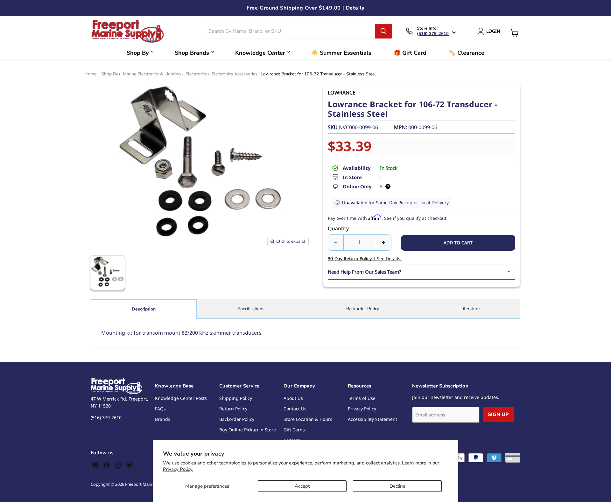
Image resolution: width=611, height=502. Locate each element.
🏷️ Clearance (466, 53)
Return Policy (233, 409)
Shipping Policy (235, 398)
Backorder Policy (362, 309)
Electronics (196, 74)
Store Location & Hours (308, 419)
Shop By (138, 53)
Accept (302, 486)
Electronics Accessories (234, 74)
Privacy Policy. (178, 469)
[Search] (383, 31)
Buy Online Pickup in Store (247, 430)
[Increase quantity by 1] (384, 242)
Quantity (338, 228)
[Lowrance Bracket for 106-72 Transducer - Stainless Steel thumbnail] (107, 272)
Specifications (250, 309)
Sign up (498, 414)
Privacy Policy (362, 409)
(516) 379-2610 (433, 34)
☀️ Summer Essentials (341, 53)
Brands (162, 419)
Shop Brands (192, 53)
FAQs (160, 409)
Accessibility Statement (372, 419)
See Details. (365, 258)
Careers (292, 440)
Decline (397, 486)
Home (90, 74)
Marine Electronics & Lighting (152, 74)
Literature (470, 309)
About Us (293, 398)
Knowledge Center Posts (181, 398)
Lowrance (341, 92)
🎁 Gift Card (410, 53)
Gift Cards (294, 430)
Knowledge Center (260, 53)
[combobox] (290, 31)
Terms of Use (362, 398)
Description (144, 309)
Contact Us (295, 409)
